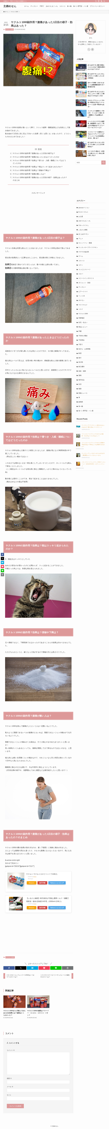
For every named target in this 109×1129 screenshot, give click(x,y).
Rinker (34, 876)
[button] (9, 968)
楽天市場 (42, 883)
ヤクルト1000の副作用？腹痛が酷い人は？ (29, 174)
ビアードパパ (82, 291)
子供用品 (81, 340)
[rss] (101, 1)
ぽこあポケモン (83, 234)
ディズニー (82, 287)
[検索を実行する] (103, 163)
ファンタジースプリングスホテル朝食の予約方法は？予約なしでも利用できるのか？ (93, 444)
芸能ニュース (82, 393)
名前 (9, 1078)
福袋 (79, 388)
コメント (11, 1050)
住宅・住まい (82, 322)
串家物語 (81, 318)
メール (10, 1086)
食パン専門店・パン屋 (85, 411)
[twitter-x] (96, 1)
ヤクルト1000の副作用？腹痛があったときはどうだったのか (36, 157)
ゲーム (80, 256)
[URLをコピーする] (67, 968)
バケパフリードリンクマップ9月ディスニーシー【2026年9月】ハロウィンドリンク (93, 464)
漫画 (79, 375)
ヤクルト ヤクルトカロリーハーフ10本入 (41, 874)
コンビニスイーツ (84, 269)
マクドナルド (82, 305)
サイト (9, 1095)
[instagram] (98, 1)
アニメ (80, 238)
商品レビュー (82, 327)
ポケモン (81, 300)
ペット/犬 (81, 296)
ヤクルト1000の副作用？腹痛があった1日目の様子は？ (34, 153)
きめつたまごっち (84, 221)
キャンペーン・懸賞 (85, 243)
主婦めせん (9, 6)
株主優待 (81, 366)
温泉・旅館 (82, 371)
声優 (79, 331)
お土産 (80, 216)
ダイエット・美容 (84, 283)
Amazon (31, 883)
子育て (80, 344)
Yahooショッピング (57, 883)
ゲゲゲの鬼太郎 (83, 252)
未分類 (80, 362)
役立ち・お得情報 (84, 349)
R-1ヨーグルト (83, 212)
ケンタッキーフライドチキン (88, 247)
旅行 (79, 358)
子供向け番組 (82, 336)
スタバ (80, 274)
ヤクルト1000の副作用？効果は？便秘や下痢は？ (32, 170)
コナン (80, 265)
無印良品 (81, 380)
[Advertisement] (38, 104)
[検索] (104, 1)
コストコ (81, 260)
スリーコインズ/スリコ (86, 278)
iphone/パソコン (83, 207)
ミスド (80, 309)
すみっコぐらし (83, 225)
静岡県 (80, 402)
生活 (79, 384)
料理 (79, 353)
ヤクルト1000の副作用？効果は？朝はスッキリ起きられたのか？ (38, 167)
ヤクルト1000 (9, 29)
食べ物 (80, 406)
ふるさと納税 (82, 230)
